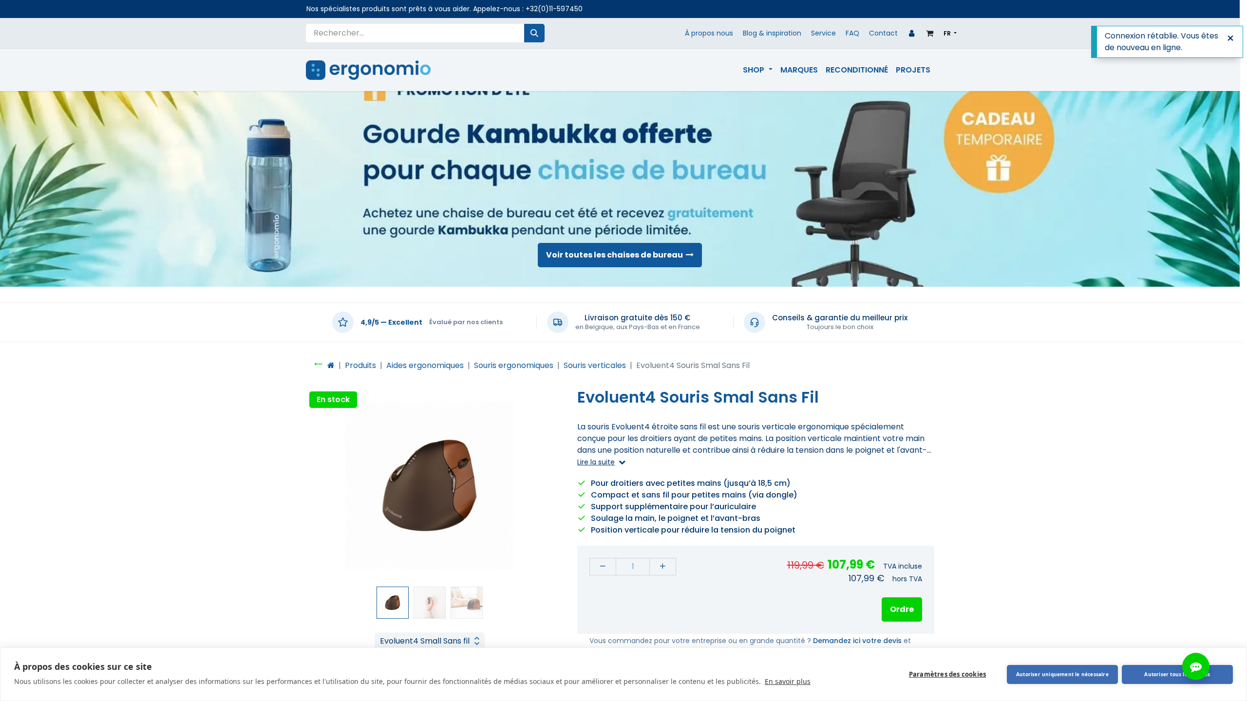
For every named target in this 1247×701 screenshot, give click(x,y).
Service (823, 33)
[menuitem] (757, 70)
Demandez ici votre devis (857, 641)
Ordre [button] (902, 609)
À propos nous (709, 33)
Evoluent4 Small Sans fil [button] (425, 640)
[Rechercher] (534, 33)
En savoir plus (788, 681)
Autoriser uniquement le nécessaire (1062, 674)
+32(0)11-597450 (554, 9)
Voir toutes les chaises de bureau (616, 254)
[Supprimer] (602, 566)
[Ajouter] (662, 566)
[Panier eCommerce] (930, 33)
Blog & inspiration (772, 33)
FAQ (852, 33)
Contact (883, 33)
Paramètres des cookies (947, 674)
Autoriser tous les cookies (1177, 674)
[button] (324, 485)
